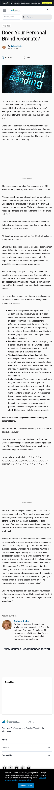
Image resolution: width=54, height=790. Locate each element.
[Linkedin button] (16, 767)
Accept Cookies (26, 785)
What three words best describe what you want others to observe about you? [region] (26, 430)
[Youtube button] (28, 767)
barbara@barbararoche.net (26, 639)
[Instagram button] (22, 767)
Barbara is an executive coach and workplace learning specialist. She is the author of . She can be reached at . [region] (31, 631)
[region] (27, 419)
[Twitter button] (10, 767)
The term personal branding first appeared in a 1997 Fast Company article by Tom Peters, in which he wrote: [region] (26, 188)
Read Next (11, 682)
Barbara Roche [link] (16, 46)
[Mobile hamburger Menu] (4, 10)
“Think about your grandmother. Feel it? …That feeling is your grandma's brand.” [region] (26, 238)
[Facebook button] (4, 767)
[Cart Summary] (49, 10)
